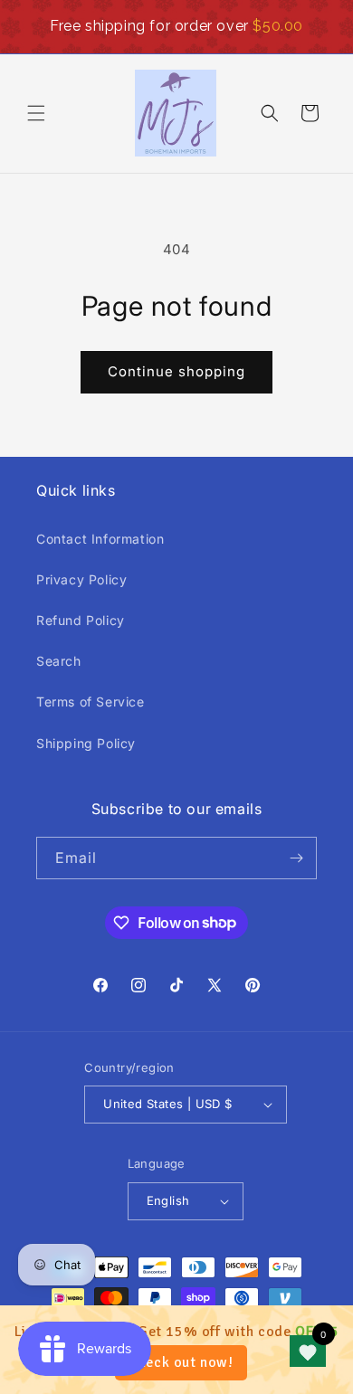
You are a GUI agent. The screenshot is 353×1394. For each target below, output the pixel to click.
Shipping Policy (86, 743)
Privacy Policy (81, 579)
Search (58, 661)
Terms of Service (90, 701)
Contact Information (100, 538)
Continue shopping (176, 371)
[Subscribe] (296, 858)
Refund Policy (80, 620)
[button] (36, 113)
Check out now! (181, 1362)
